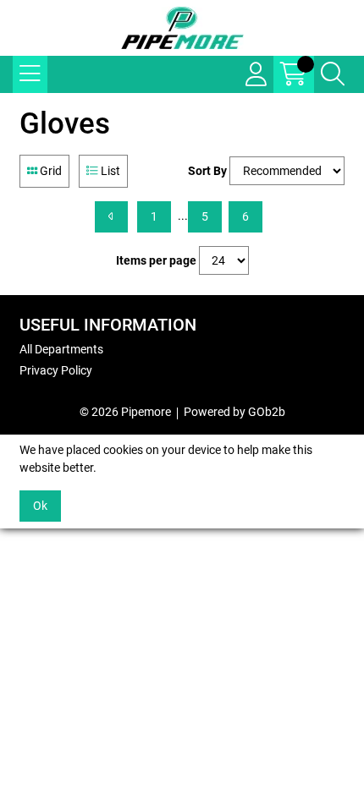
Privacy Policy (55, 370)
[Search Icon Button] (332, 74)
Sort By (207, 171)
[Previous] (111, 217)
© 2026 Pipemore (125, 412)
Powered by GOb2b (234, 412)
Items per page (156, 260)
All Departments (61, 349)
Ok (40, 505)
